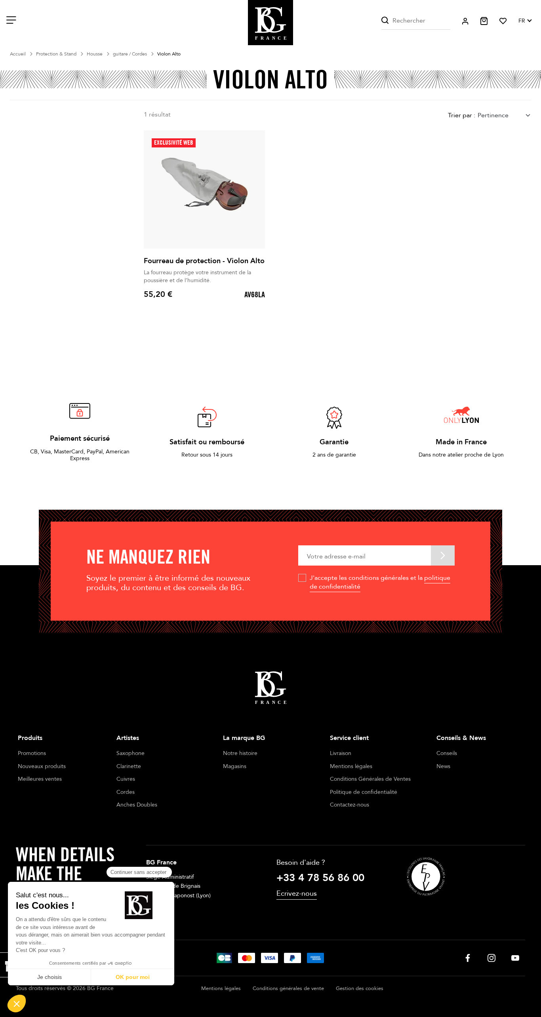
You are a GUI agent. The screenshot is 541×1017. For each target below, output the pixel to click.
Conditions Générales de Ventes (370, 779)
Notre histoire (240, 753)
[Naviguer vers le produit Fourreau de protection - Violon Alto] (204, 189)
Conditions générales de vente (288, 988)
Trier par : (461, 115)
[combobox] (504, 115)
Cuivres (125, 779)
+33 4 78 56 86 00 (320, 878)
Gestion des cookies (359, 988)
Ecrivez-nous (296, 893)
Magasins (234, 766)
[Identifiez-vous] (465, 21)
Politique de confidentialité (363, 792)
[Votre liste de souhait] (503, 21)
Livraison (340, 753)
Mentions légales (351, 766)
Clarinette (128, 766)
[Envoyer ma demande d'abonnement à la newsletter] (443, 555)
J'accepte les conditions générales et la (380, 582)
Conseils (446, 753)
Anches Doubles (136, 805)
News (443, 766)
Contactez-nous (349, 805)
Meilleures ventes (40, 779)
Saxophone (130, 753)
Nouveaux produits (42, 766)
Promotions (32, 753)
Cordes (125, 792)
